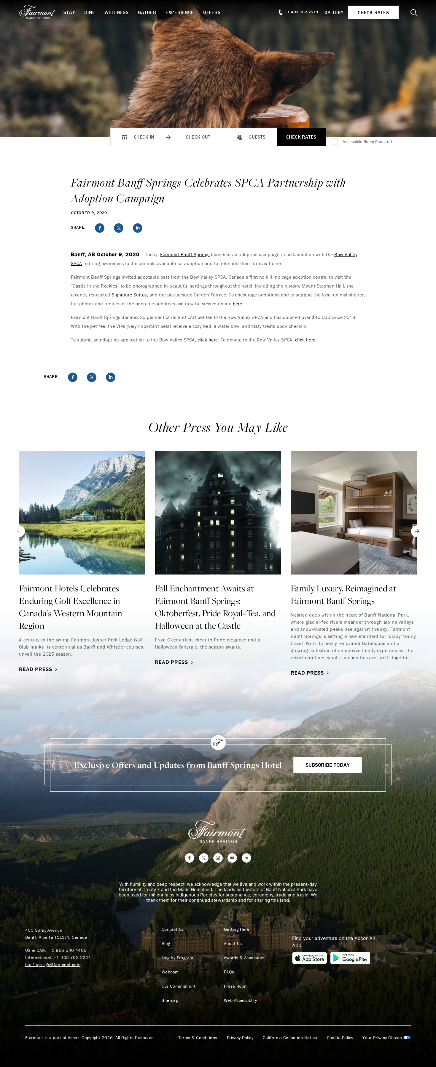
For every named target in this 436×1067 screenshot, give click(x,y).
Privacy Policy (240, 1037)
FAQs (229, 972)
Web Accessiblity (240, 1000)
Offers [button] (212, 12)
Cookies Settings (386, 1037)
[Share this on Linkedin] (137, 228)
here (237, 304)
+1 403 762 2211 (72, 957)
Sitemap (170, 1000)
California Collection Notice (290, 1037)
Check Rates (301, 137)
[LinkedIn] (246, 858)
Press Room (236, 986)
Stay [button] (69, 12)
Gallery (333, 12)
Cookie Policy (340, 1037)
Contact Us (173, 929)
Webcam (170, 972)
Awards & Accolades (244, 957)
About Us (233, 943)
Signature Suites (129, 295)
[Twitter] (204, 858)
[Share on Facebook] (99, 228)
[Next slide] (417, 531)
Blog (166, 943)
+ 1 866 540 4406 (67, 950)
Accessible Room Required (367, 141)
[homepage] (41, 12)
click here (208, 340)
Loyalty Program (177, 957)
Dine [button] (89, 12)
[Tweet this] (118, 228)
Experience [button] (180, 12)
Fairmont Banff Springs (185, 254)
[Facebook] (189, 858)
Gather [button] (147, 12)
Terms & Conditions (197, 1037)
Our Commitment (178, 986)
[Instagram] (218, 858)
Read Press (35, 669)
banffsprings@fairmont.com (52, 964)
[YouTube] (232, 858)
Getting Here (236, 929)
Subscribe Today (327, 764)
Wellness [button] (116, 12)
